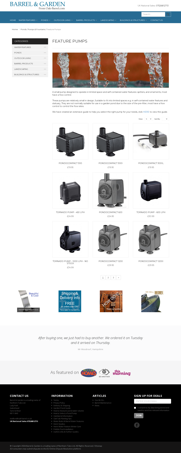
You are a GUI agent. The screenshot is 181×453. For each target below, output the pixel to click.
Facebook (137, 425)
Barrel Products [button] (85, 20)
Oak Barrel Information (63, 416)
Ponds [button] (44, 20)
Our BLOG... (100, 400)
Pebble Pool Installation (63, 429)
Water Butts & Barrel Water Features (68, 421)
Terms (56, 400)
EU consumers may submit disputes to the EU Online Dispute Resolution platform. (45, 448)
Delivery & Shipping (61, 405)
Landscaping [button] (107, 20)
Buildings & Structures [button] (132, 20)
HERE (146, 112)
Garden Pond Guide (62, 408)
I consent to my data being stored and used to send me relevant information (153, 409)
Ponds (23, 29)
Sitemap (98, 446)
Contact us (156, 20)
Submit (168, 14)
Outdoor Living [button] (62, 20)
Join (139, 415)
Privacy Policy (59, 403)
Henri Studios (59, 424)
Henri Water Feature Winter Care (67, 426)
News (97, 405)
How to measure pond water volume (68, 410)
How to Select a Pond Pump (65, 413)
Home (13, 20)
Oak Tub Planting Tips (62, 418)
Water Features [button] (27, 20)
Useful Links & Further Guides (65, 431)
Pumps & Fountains (36, 29)
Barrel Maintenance (103, 403)
